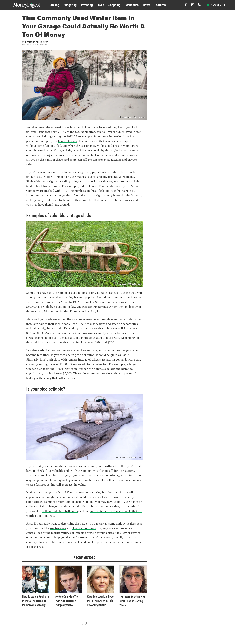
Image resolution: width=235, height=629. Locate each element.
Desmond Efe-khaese (36, 42)
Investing (87, 4)
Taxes (100, 4)
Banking (54, 4)
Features (160, 4)
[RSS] (199, 5)
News (146, 4)
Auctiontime (58, 528)
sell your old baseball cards (60, 511)
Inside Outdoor (67, 141)
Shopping (114, 4)
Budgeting (70, 4)
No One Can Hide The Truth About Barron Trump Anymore (67, 600)
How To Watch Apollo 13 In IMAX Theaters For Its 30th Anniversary (35, 600)
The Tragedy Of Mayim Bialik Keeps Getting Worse (132, 600)
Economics (132, 4)
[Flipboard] (192, 5)
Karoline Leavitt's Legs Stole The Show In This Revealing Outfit (100, 600)
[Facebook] (186, 5)
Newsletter (219, 4)
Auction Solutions (84, 528)
